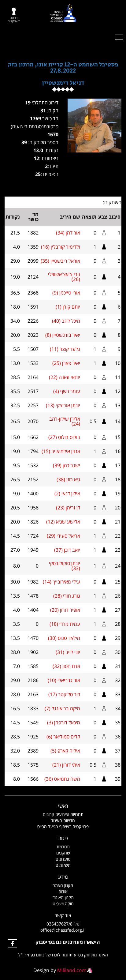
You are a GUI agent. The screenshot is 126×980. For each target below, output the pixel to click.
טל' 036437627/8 (63, 924)
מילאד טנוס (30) (64, 638)
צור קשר (63, 915)
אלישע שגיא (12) (63, 521)
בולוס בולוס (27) (64, 437)
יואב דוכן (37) (67, 549)
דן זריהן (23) (68, 507)
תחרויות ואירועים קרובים (63, 814)
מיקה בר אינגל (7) (62, 708)
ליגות (63, 838)
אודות (63, 891)
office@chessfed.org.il (63, 930)
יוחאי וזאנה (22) (64, 377)
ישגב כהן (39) (66, 465)
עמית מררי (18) (65, 624)
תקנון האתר (63, 885)
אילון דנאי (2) (67, 493)
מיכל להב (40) (66, 320)
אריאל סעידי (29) (63, 535)
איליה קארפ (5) (65, 750)
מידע (63, 876)
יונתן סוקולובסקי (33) (64, 566)
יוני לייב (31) (68, 652)
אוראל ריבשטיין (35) (60, 260)
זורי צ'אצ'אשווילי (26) (64, 277)
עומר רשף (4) (66, 391)
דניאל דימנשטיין (63, 83)
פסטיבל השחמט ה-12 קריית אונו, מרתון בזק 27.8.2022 (63, 67)
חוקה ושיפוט (63, 904)
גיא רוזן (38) (68, 479)
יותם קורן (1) (68, 306)
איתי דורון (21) (66, 764)
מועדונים (63, 859)
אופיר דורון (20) (65, 609)
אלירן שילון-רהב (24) (64, 421)
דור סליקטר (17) (64, 694)
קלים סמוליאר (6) (63, 736)
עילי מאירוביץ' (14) (61, 581)
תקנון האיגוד (63, 897)
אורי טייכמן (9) (66, 292)
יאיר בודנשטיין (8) (62, 335)
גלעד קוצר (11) (65, 349)
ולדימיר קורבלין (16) (60, 246)
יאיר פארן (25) (66, 363)
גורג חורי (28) (66, 595)
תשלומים (63, 865)
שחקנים (63, 853)
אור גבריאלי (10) (64, 680)
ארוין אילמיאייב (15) (61, 451)
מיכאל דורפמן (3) (63, 722)
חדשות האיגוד (63, 820)
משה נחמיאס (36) (62, 778)
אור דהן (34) (68, 232)
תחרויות (63, 847)
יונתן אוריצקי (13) (63, 405)
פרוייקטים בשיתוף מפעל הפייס (63, 826)
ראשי (63, 805)
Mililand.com (72, 970)
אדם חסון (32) (66, 666)
